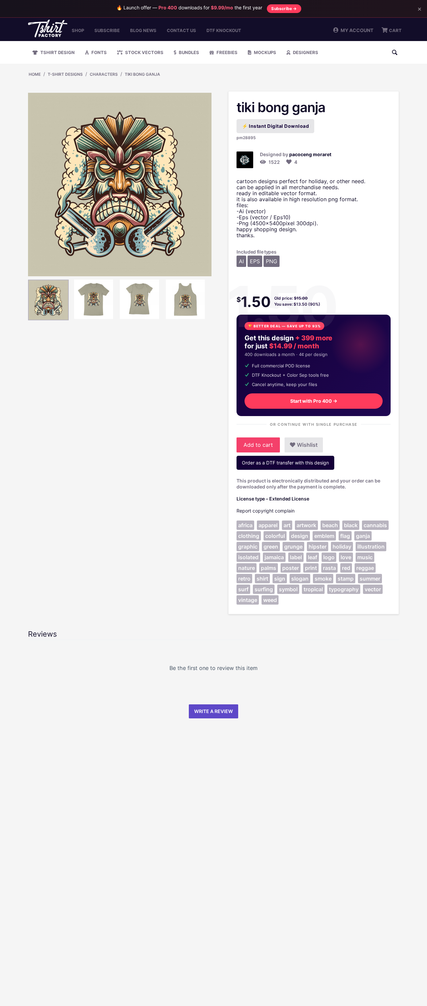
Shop (78, 30)
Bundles (188, 52)
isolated (248, 557)
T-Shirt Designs (65, 74)
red (346, 568)
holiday (342, 546)
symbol (288, 589)
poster (290, 568)
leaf (312, 557)
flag (345, 536)
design (299, 536)
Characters (104, 74)
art (287, 525)
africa (245, 525)
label (296, 557)
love (346, 557)
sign (279, 578)
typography (344, 589)
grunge (293, 546)
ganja (363, 536)
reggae (365, 568)
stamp (346, 578)
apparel (268, 525)
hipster (318, 546)
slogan (300, 578)
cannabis (375, 525)
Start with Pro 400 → (313, 401)
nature (246, 568)
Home (35, 74)
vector (373, 589)
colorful (275, 536)
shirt (262, 578)
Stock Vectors (143, 52)
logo (329, 557)
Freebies (227, 52)
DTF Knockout (223, 30)
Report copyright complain (266, 511)
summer (370, 578)
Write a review (213, 711)
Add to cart (258, 444)
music (365, 557)
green (271, 546)
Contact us (181, 30)
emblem (324, 536)
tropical (313, 589)
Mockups (264, 52)
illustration (371, 546)
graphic (248, 546)
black (351, 525)
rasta (329, 568)
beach (330, 525)
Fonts (98, 52)
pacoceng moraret (310, 154)
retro (244, 578)
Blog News (143, 30)
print (311, 568)
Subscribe (107, 30)
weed (270, 600)
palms (268, 568)
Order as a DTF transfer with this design (285, 462)
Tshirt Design (57, 52)
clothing (248, 536)
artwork (306, 525)
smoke (323, 578)
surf (243, 589)
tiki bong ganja (142, 74)
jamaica (274, 557)
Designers (305, 52)
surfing (264, 589)
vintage (247, 600)
